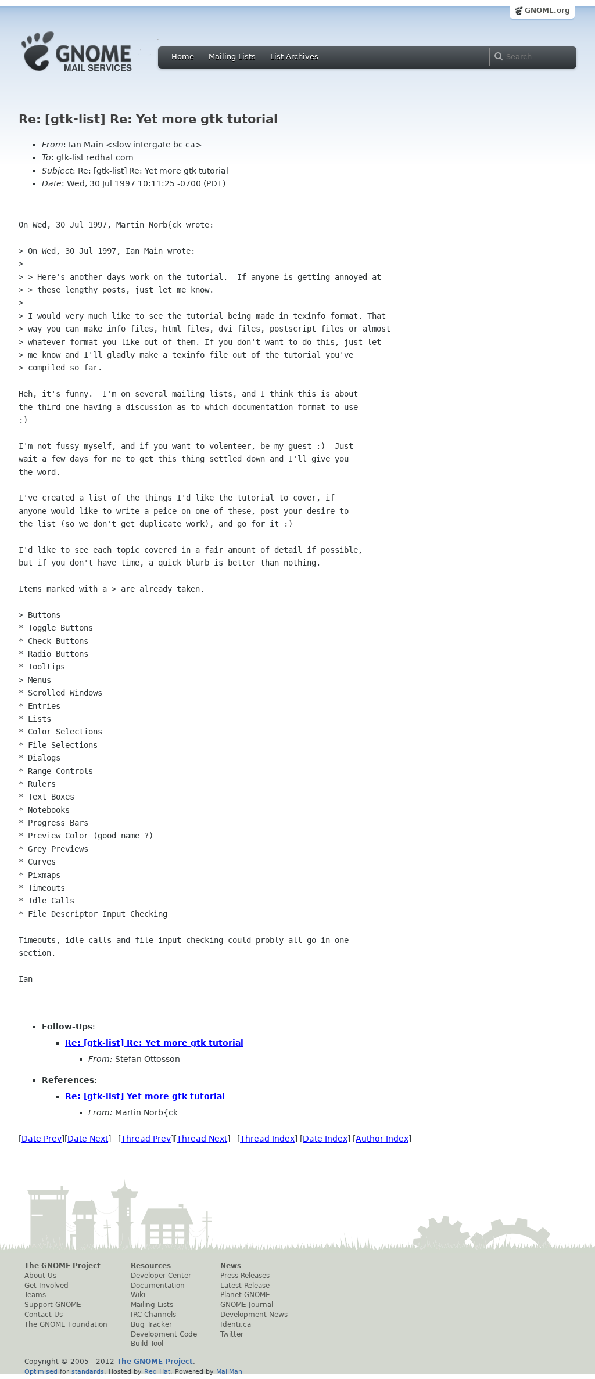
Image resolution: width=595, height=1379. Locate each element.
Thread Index (267, 1138)
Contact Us (43, 1314)
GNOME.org (547, 10)
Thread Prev (146, 1138)
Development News (254, 1314)
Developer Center (161, 1276)
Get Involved (46, 1285)
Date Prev (41, 1138)
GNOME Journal (246, 1305)
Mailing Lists (232, 56)
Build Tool (147, 1344)
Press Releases (245, 1276)
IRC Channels (153, 1314)
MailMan (229, 1371)
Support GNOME (52, 1305)
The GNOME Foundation (65, 1324)
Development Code (164, 1334)
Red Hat (157, 1371)
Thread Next (202, 1138)
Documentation (158, 1285)
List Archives (294, 56)
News (230, 1266)
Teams (35, 1295)
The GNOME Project (62, 1266)
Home (182, 56)
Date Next (87, 1138)
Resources (151, 1266)
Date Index (325, 1138)
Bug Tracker (151, 1324)
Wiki (138, 1295)
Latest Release (245, 1285)
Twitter (231, 1334)
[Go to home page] (94, 74)
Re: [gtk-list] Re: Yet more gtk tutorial (154, 1042)
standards (87, 1371)
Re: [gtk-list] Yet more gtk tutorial (145, 1096)
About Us (40, 1276)
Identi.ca (235, 1324)
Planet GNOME (245, 1295)
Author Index (382, 1138)
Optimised (41, 1371)
